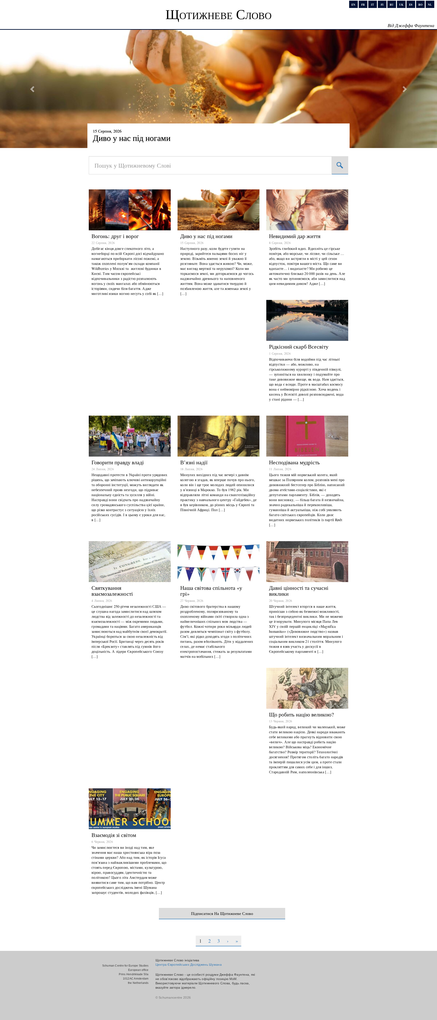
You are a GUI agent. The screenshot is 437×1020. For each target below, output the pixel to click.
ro (420, 5)
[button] (33, 89)
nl (430, 5)
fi (382, 5)
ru (392, 5)
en (353, 5)
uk (401, 5)
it (372, 5)
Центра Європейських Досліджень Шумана (188, 964)
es (410, 5)
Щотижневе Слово (218, 14)
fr (363, 5)
